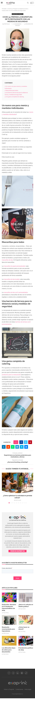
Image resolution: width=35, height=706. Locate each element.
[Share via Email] (26, 447)
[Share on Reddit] (8, 447)
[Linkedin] (17, 672)
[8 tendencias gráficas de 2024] (25, 641)
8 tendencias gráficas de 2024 (25, 649)
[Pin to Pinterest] (30, 442)
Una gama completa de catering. (14, 96)
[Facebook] (8, 672)
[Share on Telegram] (17, 447)
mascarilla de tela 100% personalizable (16, 292)
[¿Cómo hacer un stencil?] (25, 620)
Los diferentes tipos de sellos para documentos (8, 650)
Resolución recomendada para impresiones (8, 629)
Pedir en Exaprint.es (17, 551)
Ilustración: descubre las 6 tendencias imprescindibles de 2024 (9, 607)
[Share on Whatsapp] (13, 447)
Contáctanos (19, 689)
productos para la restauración (11, 374)
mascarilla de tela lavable (12, 279)
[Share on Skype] (22, 447)
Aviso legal (28, 689)
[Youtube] (21, 672)
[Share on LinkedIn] (4, 447)
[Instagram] (13, 672)
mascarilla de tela (7, 260)
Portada (4, 8)
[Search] (28, 2)
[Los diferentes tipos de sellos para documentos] (9, 641)
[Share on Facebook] (21, 442)
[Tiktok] (26, 672)
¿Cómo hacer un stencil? (23, 628)
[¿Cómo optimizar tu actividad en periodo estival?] (17, 483)
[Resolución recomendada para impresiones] (9, 620)
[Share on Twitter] (26, 442)
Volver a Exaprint (9, 689)
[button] (3, 487)
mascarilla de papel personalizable (14, 266)
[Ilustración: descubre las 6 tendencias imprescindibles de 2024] (9, 597)
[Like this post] (16, 442)
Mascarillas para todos (11, 90)
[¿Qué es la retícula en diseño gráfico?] (25, 597)
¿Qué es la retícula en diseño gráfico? (25, 605)
